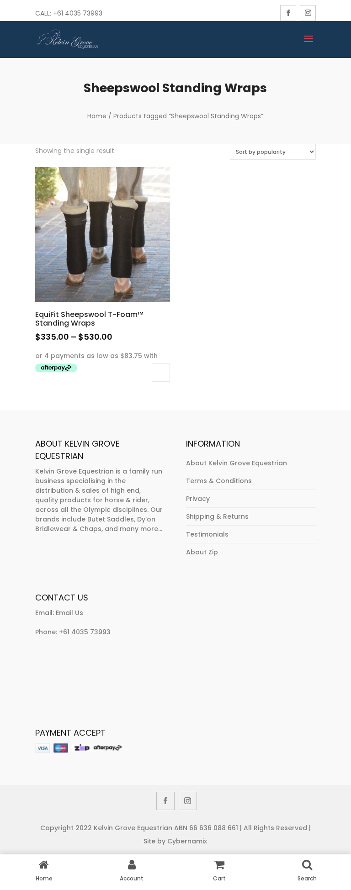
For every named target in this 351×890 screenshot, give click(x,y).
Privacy (198, 498)
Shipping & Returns (217, 516)
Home (96, 116)
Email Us (69, 612)
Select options (161, 372)
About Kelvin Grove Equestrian (236, 463)
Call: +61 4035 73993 (68, 13)
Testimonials (207, 534)
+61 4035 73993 (85, 632)
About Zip (202, 552)
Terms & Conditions (219, 480)
